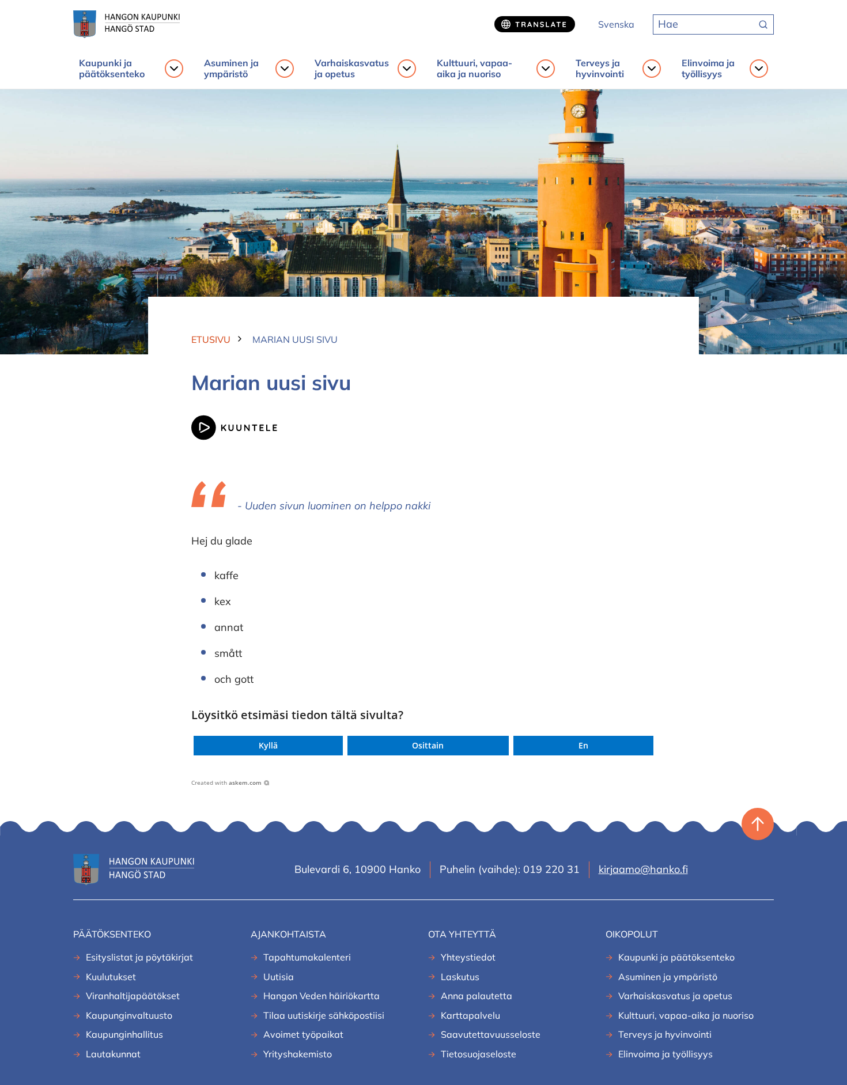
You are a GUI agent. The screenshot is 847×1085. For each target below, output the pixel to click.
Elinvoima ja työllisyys (708, 69)
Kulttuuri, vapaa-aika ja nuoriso (474, 69)
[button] (268, 745)
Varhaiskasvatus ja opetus (352, 69)
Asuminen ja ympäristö (231, 69)
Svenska (616, 24)
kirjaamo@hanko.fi (643, 869)
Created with (226, 782)
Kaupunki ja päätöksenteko (112, 69)
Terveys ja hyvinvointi (600, 69)
